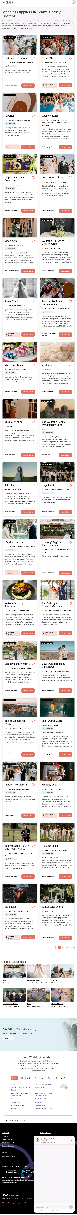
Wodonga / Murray (17, 1108)
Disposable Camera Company (15, 179)
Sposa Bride (11, 301)
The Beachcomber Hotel (15, 722)
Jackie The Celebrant (17, 784)
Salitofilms (10, 485)
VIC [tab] (21, 1078)
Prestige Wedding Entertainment (52, 303)
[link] (3, 1202)
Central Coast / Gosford (43, 1084)
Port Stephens (15, 1102)
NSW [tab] (14, 1078)
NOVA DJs (47, 58)
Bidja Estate (48, 485)
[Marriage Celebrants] (14, 994)
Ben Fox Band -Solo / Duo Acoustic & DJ (17, 847)
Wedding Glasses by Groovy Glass (53, 242)
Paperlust (10, 115)
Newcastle (14, 1099)
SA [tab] (42, 1078)
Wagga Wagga (40, 1105)
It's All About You (14, 542)
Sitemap (29, 1198)
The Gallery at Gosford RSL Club (52, 605)
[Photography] (62, 971)
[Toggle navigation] (3, 2)
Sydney (13, 1084)
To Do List (5, 1133)
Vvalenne (47, 365)
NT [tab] (56, 1078)
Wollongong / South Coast (44, 1108)
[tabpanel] (38, 1100)
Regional (38, 1102)
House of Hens (50, 115)
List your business (9, 1187)
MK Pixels (10, 906)
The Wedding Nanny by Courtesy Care (53, 423)
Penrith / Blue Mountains (43, 1099)
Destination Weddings (9, 1156)
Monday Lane (49, 784)
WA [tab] (36, 1078)
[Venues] (14, 971)
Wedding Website (8, 1146)
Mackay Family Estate (17, 663)
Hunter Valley (39, 1087)
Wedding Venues (45, 1133)
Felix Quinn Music (52, 720)
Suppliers (43, 1129)
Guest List (5, 1136)
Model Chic (11, 240)
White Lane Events (52, 906)
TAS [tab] (49, 1078)
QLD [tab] (28, 1078)
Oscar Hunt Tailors (52, 177)
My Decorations (14, 365)
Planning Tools (8, 1129)
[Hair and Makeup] (62, 994)
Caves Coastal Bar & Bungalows (53, 665)
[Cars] (38, 994)
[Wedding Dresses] (38, 971)
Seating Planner (7, 1139)
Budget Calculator (8, 1142)
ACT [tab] (63, 1078)
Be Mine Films (50, 845)
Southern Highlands (17, 1105)
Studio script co (13, 422)
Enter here (8, 1038)
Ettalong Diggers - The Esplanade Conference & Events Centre (54, 544)
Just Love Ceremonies (17, 58)
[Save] (33, 58)
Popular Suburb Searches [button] (17, 1120)
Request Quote (28, 85)
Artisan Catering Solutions (14, 605)
